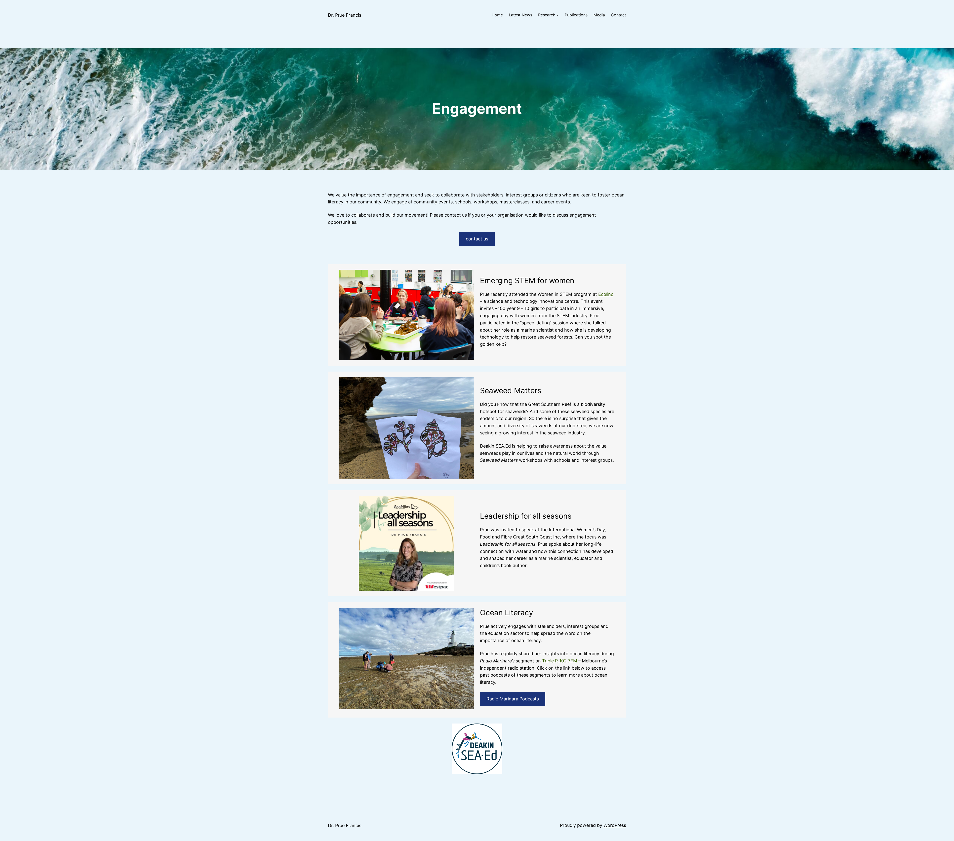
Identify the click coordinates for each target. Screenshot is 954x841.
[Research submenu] (557, 15)
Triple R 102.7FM (559, 660)
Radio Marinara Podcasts (512, 698)
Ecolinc (605, 294)
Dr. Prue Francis (344, 15)
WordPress (614, 825)
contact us (477, 238)
